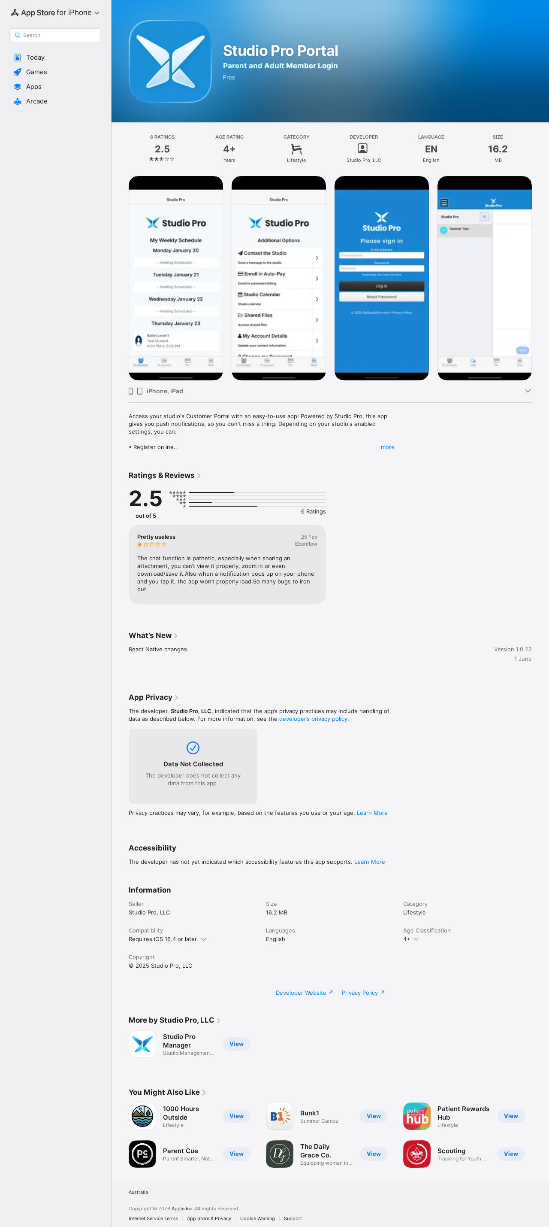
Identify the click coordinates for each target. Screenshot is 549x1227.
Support (293, 1218)
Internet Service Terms (153, 1218)
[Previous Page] (120, 278)
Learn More (372, 812)
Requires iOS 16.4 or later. (163, 938)
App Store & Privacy (209, 1218)
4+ (406, 938)
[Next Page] (540, 278)
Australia (138, 1192)
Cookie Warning (257, 1218)
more (388, 446)
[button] (55, 57)
